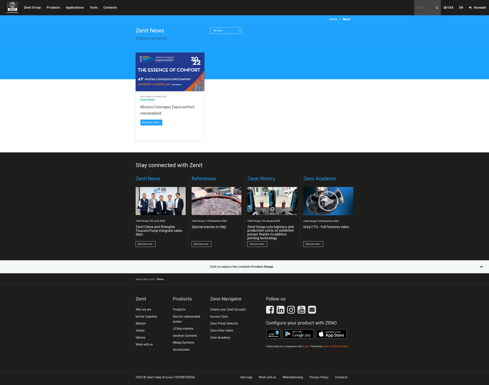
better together (146, 316)
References (204, 178)
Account (479, 7)
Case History (261, 178)
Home (333, 19)
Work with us (144, 344)
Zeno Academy (319, 178)
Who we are (143, 309)
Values (140, 330)
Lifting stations (183, 328)
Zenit (141, 299)
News (347, 19)
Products (182, 299)
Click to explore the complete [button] (241, 267)
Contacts (110, 7)
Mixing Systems (183, 342)
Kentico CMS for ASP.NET (336, 346)
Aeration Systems (185, 335)
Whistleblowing (293, 377)
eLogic (306, 346)
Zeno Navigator (226, 299)
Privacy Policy (319, 377)
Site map (246, 377)
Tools (94, 7)
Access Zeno (219, 316)
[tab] (244, 266)
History (140, 337)
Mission (141, 323)
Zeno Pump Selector (224, 323)
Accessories (181, 349)
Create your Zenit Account (228, 309)
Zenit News (150, 30)
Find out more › (151, 122)
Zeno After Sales (221, 330)
